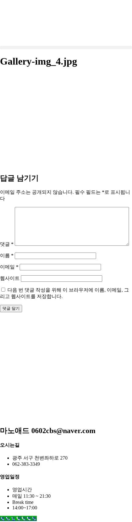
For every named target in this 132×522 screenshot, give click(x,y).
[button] (66, 47)
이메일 (9, 266)
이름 (7, 255)
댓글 (7, 244)
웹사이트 (10, 278)
